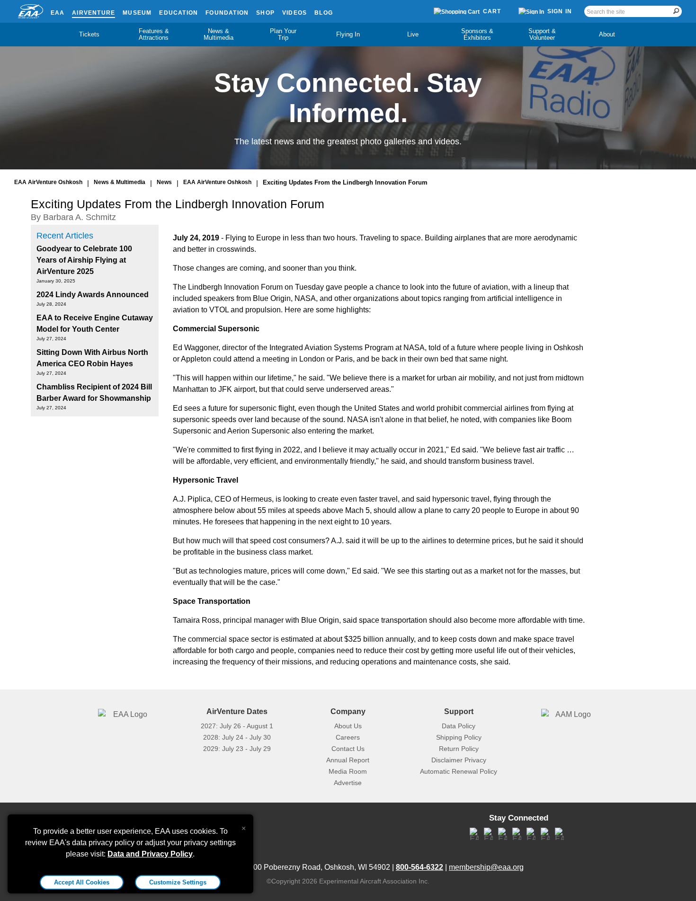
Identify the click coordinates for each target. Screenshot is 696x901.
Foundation (227, 12)
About (607, 34)
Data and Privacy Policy (150, 854)
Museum (137, 12)
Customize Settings (177, 882)
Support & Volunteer (542, 34)
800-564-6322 (419, 867)
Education (178, 12)
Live (413, 34)
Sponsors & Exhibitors (477, 34)
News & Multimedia (218, 34)
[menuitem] (89, 34)
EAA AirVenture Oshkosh (48, 182)
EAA (58, 12)
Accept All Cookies (81, 882)
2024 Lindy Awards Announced (92, 295)
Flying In (348, 34)
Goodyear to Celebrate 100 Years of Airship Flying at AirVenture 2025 (84, 260)
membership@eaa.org (486, 867)
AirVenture (93, 12)
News (164, 182)
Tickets (89, 34)
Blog (323, 12)
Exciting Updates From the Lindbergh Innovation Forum (345, 182)
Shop (265, 12)
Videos (294, 12)
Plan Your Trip (283, 34)
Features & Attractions (154, 34)
